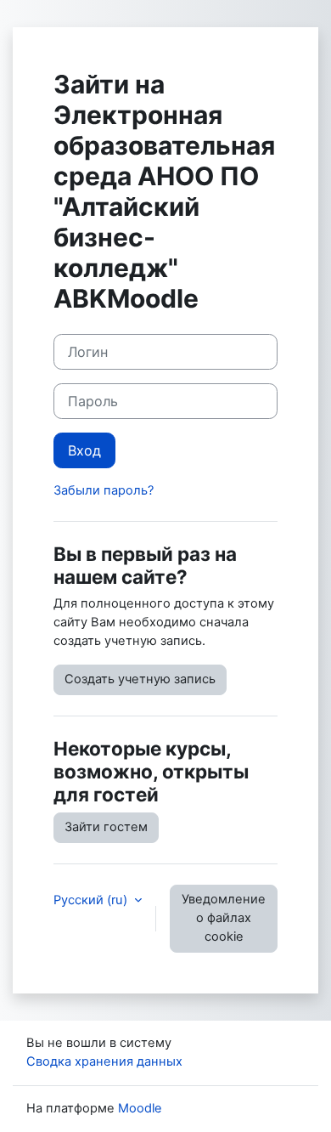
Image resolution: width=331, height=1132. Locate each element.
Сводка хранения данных (104, 1061)
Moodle (140, 1108)
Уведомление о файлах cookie (224, 917)
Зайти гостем (106, 827)
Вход (84, 450)
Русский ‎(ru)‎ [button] (92, 900)
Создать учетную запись (140, 679)
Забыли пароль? (103, 490)
